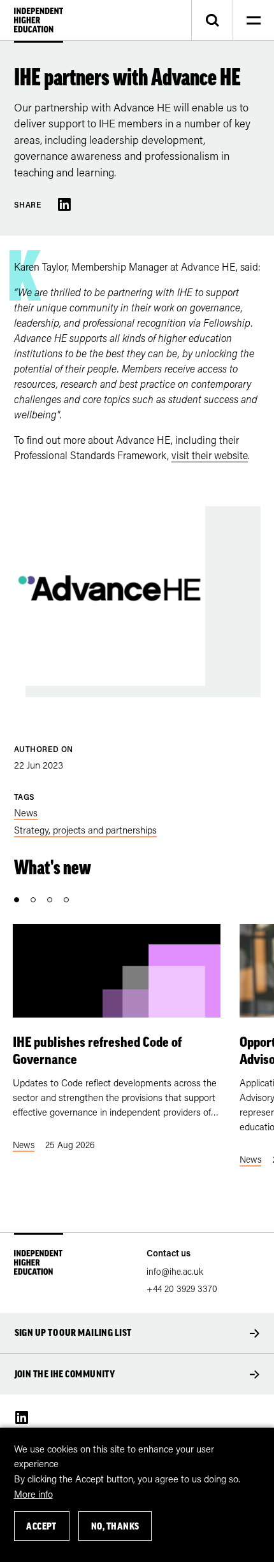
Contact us (169, 1253)
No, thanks (115, 1526)
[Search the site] (212, 20)
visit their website (209, 455)
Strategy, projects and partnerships (85, 829)
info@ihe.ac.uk (175, 1271)
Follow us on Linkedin (21, 1417)
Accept (41, 1526)
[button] (16, 899)
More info (33, 1493)
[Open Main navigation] (253, 20)
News (26, 812)
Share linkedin (64, 204)
